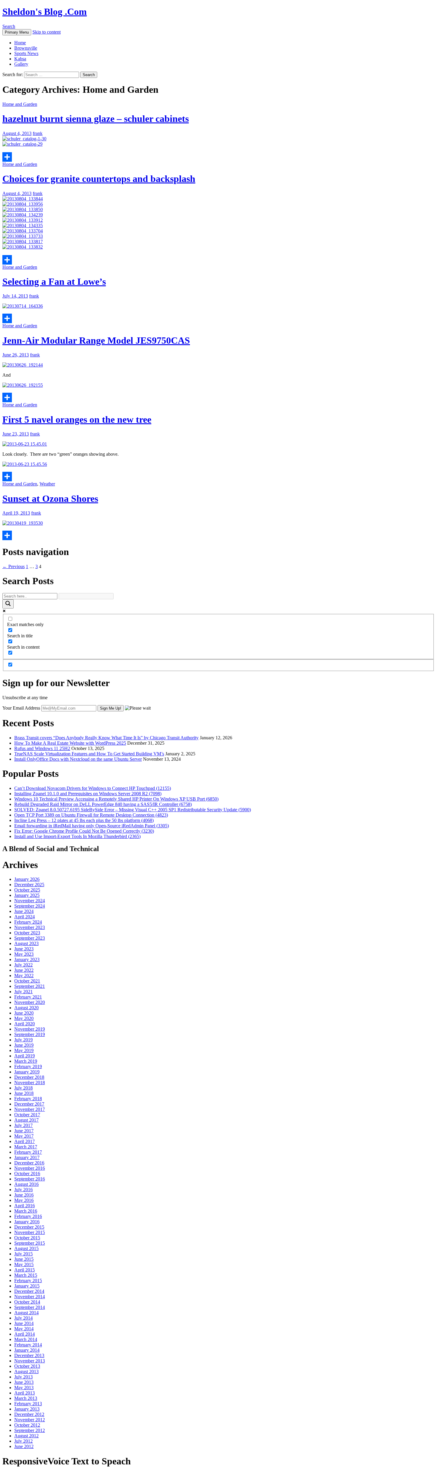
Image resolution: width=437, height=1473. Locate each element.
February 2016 (28, 1216)
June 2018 (24, 1093)
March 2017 (25, 1146)
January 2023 (27, 959)
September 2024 (29, 905)
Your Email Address (21, 707)
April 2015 (24, 1269)
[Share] (218, 157)
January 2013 (27, 1408)
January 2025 (27, 895)
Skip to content (46, 31)
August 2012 (26, 1435)
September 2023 (29, 938)
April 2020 (24, 1023)
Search (8, 26)
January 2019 (27, 1071)
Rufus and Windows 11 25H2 (42, 748)
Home (20, 42)
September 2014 (29, 1307)
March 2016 (25, 1210)
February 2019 (28, 1066)
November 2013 (29, 1360)
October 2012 (27, 1425)
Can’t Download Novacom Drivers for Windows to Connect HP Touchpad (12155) (92, 788)
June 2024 (24, 911)
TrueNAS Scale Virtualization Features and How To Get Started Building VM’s (89, 753)
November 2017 (29, 1109)
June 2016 (24, 1194)
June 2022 (24, 970)
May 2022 (24, 975)
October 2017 (27, 1114)
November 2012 (29, 1419)
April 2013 (24, 1392)
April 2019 (24, 1055)
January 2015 (27, 1285)
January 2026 (27, 879)
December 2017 (29, 1103)
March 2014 (25, 1339)
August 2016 (26, 1184)
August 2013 (26, 1371)
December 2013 (29, 1355)
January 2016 (27, 1221)
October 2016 (27, 1173)
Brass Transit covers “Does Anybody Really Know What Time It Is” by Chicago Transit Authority (106, 737)
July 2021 (23, 991)
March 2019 (25, 1061)
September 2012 (29, 1430)
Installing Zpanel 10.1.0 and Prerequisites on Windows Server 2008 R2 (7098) (87, 793)
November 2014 (29, 1296)
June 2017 (24, 1130)
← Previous (13, 566)
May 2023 (24, 954)
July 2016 (23, 1189)
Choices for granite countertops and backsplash (98, 178)
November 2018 (29, 1082)
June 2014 (24, 1323)
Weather (47, 483)
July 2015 (23, 1253)
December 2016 (29, 1162)
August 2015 (26, 1248)
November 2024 (29, 900)
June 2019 (24, 1045)
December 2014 (29, 1291)
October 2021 (27, 980)
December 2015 (29, 1227)
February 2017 (28, 1152)
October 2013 (27, 1366)
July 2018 (23, 1087)
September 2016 (29, 1178)
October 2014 (27, 1301)
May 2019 (24, 1050)
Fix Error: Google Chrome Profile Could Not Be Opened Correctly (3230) (84, 831)
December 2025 (29, 884)
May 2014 (24, 1328)
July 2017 (23, 1125)
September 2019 (29, 1034)
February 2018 (28, 1098)
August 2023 (26, 943)
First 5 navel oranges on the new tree (76, 419)
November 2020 (29, 1002)
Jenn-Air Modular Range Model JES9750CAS (96, 340)
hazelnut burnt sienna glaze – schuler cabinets (95, 118)
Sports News (26, 53)
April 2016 (24, 1205)
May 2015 (24, 1264)
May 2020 (24, 1018)
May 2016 (24, 1200)
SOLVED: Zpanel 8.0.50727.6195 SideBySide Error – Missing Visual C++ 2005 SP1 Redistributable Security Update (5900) (132, 809)
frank (38, 133)
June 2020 (24, 1012)
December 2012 (29, 1414)
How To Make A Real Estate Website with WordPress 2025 (70, 743)
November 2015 (29, 1232)
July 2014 (23, 1317)
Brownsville (25, 48)
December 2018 (29, 1077)
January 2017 (27, 1157)
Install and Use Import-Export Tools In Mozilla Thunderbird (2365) (77, 836)
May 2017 (24, 1136)
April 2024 (24, 916)
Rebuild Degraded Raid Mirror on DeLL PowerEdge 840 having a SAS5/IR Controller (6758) (103, 804)
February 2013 (28, 1403)
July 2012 (23, 1441)
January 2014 (27, 1350)
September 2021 (29, 986)
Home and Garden (19, 104)
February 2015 (28, 1280)
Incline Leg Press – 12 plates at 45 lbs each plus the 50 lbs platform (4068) (84, 820)
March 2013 (25, 1398)
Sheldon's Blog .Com (44, 11)
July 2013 (23, 1376)
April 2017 (24, 1141)
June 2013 (24, 1382)
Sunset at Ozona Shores (50, 498)
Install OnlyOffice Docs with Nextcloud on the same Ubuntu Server (78, 759)
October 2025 (27, 889)
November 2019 (29, 1029)
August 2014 (26, 1312)
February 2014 (28, 1344)
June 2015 (24, 1259)
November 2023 (29, 927)
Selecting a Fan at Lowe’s (54, 281)
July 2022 (23, 964)
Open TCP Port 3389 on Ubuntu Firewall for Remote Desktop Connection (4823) (91, 815)
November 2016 (29, 1168)
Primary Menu (17, 32)
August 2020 (26, 1007)
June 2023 (24, 948)
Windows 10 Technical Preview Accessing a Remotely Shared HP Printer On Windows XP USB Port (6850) (116, 798)
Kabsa (20, 58)
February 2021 (28, 996)
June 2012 (24, 1446)
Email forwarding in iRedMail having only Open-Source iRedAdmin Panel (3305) (91, 825)
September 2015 (29, 1243)
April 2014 (24, 1334)
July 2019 (23, 1039)
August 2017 (26, 1120)
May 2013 (24, 1387)
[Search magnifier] (8, 604)
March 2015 (25, 1275)
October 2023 (27, 932)
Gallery (21, 64)
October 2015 (27, 1237)
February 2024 (28, 922)
